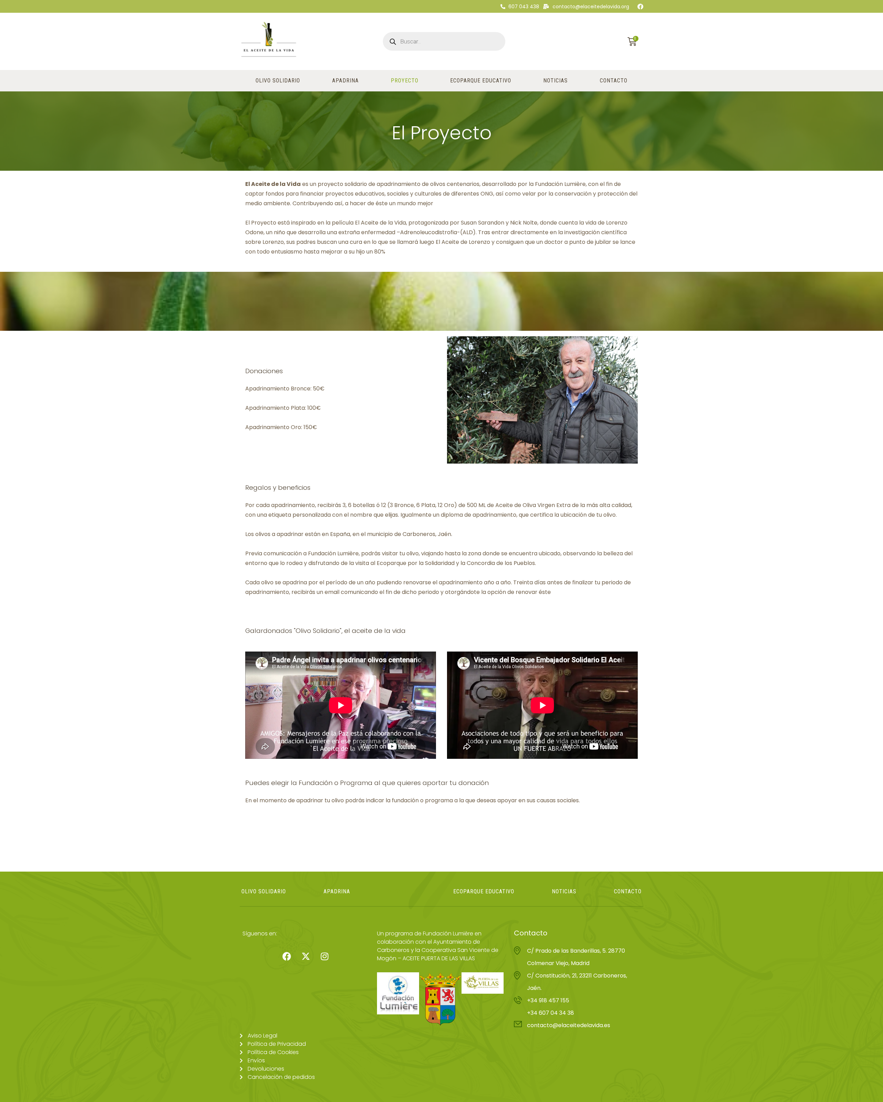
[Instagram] (324, 956)
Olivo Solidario (278, 80)
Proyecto (404, 80)
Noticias (555, 80)
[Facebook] (640, 6)
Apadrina (345, 80)
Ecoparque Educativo (480, 80)
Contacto (613, 80)
